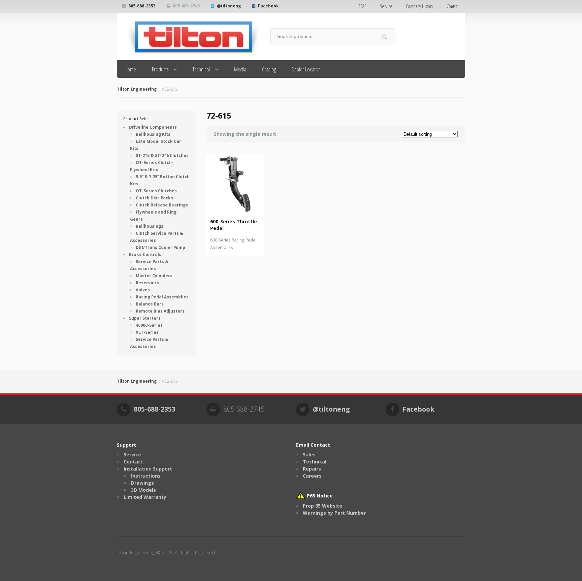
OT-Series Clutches (156, 191)
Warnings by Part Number (334, 513)
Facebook (268, 6)
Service (386, 6)
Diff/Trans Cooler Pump (160, 247)
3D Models (143, 490)
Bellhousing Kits (153, 134)
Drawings (142, 483)
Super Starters (145, 318)
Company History (419, 6)
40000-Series (149, 325)
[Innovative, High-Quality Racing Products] (188, 37)
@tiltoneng (229, 6)
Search (385, 37)
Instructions (146, 476)
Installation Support (148, 468)
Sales (309, 454)
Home (130, 69)
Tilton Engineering (137, 89)
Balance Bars (150, 304)
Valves (143, 290)
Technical (201, 69)
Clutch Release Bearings (162, 205)
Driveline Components (153, 127)
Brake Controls (145, 254)
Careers (312, 476)
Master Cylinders (154, 276)
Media (240, 69)
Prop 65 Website (322, 506)
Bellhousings (149, 226)
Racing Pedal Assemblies (162, 297)
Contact (452, 6)
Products (160, 69)
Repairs (312, 468)
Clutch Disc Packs (154, 198)
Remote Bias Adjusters (160, 311)
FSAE (362, 6)
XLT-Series (147, 332)
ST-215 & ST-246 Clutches (162, 155)
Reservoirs (147, 283)
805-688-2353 (141, 6)
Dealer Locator (306, 69)
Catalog (269, 69)
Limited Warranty (145, 497)
